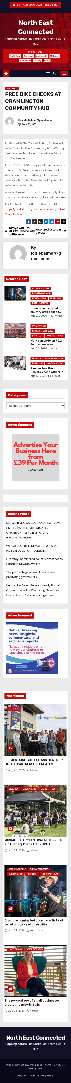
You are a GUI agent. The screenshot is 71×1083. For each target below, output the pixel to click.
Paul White (55, 315)
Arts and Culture (40, 288)
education (25, 60)
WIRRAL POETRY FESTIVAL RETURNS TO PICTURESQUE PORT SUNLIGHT (33, 842)
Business (28, 56)
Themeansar (35, 1068)
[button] (55, 73)
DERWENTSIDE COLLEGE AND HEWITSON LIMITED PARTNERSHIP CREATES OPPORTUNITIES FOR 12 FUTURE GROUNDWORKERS (34, 766)
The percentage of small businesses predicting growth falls (32, 1003)
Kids (53, 789)
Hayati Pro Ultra (26, 1075)
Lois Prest (54, 376)
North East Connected (35, 1037)
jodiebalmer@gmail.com (37, 120)
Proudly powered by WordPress (24, 1065)
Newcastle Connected (42, 331)
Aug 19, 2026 (38, 376)
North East (15, 56)
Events (44, 789)
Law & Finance (15, 949)
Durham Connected (41, 293)
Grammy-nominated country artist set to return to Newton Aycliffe (48, 312)
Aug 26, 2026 (39, 348)
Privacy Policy (45, 1075)
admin (33, 770)
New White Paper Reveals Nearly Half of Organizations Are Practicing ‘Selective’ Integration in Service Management (33, 590)
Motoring (54, 56)
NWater (53, 348)
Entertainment (39, 298)
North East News (40, 303)
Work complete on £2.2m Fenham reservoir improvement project (47, 344)
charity (37, 60)
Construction (39, 326)
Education (13, 708)
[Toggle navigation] (48, 73)
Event (47, 60)
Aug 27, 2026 (39, 315)
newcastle (41, 56)
